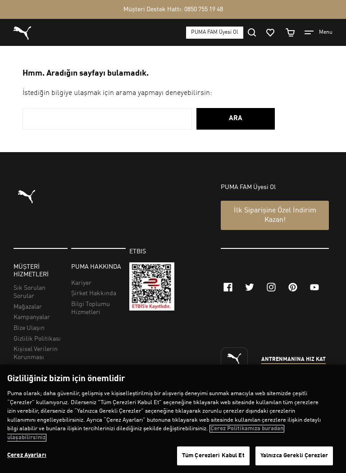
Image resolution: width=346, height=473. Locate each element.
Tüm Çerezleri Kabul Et (213, 456)
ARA (235, 118)
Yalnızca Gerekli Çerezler (294, 456)
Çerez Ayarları (26, 455)
